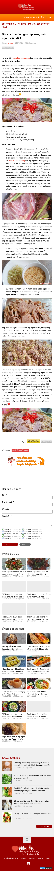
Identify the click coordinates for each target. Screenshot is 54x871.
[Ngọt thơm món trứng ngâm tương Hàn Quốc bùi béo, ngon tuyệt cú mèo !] (14, 729)
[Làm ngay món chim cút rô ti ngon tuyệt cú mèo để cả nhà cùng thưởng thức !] (14, 564)
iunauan (10, 43)
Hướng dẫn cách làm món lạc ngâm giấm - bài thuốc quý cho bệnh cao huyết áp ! (13, 648)
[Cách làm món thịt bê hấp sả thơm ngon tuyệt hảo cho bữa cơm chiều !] (38, 586)
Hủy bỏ (25, 544)
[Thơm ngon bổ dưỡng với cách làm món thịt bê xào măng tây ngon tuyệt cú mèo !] (38, 609)
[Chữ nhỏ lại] (5, 49)
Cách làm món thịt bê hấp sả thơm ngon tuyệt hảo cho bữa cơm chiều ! (38, 596)
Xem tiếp (43, 826)
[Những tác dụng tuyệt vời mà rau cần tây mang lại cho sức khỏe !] (7, 779)
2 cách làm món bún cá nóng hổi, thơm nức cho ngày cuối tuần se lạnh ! (37, 694)
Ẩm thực (22, 24)
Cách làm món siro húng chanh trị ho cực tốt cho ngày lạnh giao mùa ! (37, 716)
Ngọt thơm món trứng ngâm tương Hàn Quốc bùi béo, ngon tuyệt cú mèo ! (13, 739)
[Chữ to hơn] (10, 49)
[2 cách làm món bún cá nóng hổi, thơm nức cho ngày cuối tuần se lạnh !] (38, 683)
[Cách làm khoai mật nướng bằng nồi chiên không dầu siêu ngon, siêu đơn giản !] (38, 638)
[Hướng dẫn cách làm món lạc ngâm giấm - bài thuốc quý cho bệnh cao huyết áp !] (14, 638)
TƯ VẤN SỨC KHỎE (11, 758)
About (24, 858)
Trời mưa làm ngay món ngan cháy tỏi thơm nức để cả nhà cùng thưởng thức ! (13, 596)
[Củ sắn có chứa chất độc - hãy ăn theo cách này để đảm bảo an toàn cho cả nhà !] (7, 805)
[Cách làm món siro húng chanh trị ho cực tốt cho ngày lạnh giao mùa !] (38, 706)
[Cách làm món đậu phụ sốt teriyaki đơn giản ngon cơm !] (38, 661)
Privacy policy (35, 858)
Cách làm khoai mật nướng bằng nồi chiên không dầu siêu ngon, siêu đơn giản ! (38, 648)
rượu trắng (13, 161)
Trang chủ (11, 24)
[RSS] (28, 864)
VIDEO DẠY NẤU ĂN (34, 17)
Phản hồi (9, 544)
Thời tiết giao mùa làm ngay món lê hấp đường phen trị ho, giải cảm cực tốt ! (13, 694)
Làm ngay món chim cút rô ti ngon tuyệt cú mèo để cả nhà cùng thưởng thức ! (14, 574)
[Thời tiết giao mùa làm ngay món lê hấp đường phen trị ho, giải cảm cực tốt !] (14, 683)
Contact (47, 858)
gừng (22, 161)
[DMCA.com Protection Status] (46, 869)
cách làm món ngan (21, 58)
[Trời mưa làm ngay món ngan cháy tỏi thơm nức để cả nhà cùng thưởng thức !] (14, 586)
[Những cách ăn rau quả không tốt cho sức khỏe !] (7, 817)
